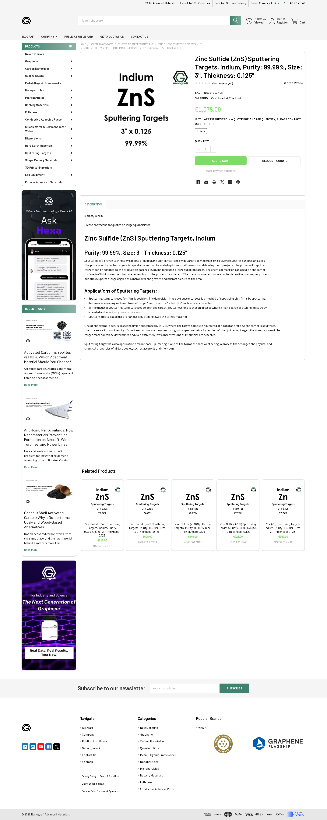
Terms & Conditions (110, 776)
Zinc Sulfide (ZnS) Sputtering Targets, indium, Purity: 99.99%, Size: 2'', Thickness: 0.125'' (102, 529)
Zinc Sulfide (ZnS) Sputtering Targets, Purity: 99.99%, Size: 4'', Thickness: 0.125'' (193, 527)
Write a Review (293, 83)
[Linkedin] (230, 182)
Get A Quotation (112, 36)
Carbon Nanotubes (37, 68)
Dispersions (33, 138)
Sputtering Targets (38, 153)
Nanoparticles (34, 90)
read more (31, 384)
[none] (136, 109)
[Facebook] (198, 182)
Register (282, 22)
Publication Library (78, 36)
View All (203, 728)
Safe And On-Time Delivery (230, 3)
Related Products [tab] (99, 471)
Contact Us (139, 36)
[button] (223, 743)
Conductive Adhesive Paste (43, 119)
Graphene (31, 61)
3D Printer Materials (38, 167)
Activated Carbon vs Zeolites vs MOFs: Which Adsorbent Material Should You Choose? (47, 357)
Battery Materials (37, 105)
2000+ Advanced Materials (160, 3)
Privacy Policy (89, 776)
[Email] (206, 182)
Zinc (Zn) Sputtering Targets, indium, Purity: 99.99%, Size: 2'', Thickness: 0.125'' (283, 527)
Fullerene (31, 112)
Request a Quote (274, 160)
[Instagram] (33, 746)
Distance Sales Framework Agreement (101, 791)
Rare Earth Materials (39, 145)
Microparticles (34, 97)
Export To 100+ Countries (195, 3)
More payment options (221, 171)
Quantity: (202, 141)
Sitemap (87, 762)
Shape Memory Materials (41, 160)
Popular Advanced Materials (43, 182)
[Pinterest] (238, 182)
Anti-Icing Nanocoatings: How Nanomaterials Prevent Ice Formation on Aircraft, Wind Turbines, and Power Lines (48, 437)
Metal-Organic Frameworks (43, 83)
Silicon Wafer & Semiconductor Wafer (45, 129)
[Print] (214, 182)
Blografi (28, 36)
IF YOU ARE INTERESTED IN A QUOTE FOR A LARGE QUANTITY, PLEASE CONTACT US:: (248, 121)
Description (93, 204)
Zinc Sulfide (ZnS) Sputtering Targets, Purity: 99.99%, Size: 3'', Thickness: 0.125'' (148, 527)
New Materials (34, 54)
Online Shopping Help (93, 783)
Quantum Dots (34, 75)
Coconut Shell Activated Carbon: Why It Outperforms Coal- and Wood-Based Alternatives (47, 519)
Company (47, 36)
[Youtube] (40, 746)
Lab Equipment (35, 174)
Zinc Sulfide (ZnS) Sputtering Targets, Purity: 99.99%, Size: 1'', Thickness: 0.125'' (238, 527)
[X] (222, 182)
